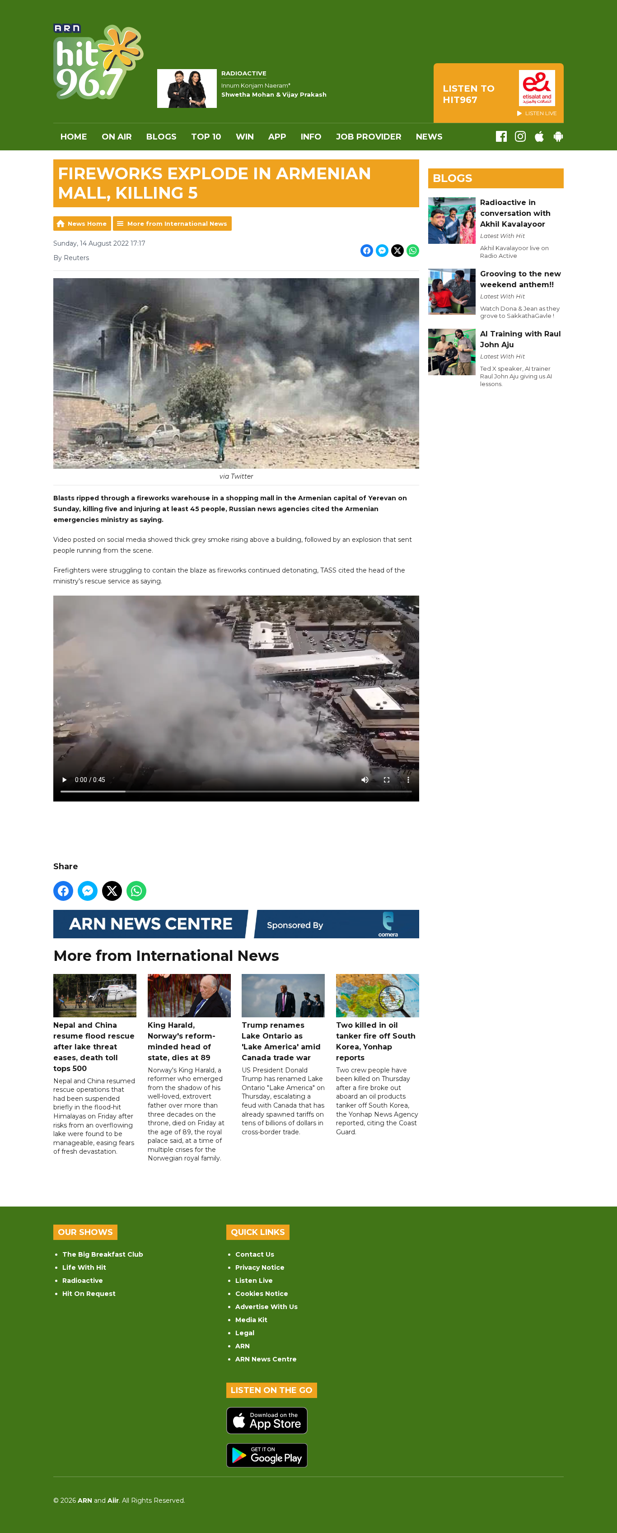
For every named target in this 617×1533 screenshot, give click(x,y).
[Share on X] (397, 250)
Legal (244, 1333)
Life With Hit (84, 1267)
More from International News (177, 223)
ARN (242, 1346)
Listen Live (254, 1281)
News (429, 137)
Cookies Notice (261, 1294)
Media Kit (251, 1320)
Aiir (113, 1500)
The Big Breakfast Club (102, 1254)
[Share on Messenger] (382, 250)
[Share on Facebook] (366, 250)
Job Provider (369, 137)
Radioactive (82, 1281)
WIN (245, 137)
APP (277, 137)
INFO (311, 137)
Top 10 (206, 137)
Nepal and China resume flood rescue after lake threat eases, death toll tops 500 (94, 1047)
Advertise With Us (266, 1307)
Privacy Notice (260, 1267)
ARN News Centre (266, 1359)
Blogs (161, 137)
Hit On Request (89, 1294)
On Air (117, 137)
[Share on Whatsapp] (413, 250)
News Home (87, 223)
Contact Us (254, 1254)
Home (74, 137)
